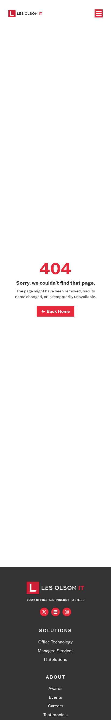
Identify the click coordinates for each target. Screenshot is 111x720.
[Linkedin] (55, 612)
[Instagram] (67, 612)
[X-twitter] (44, 612)
